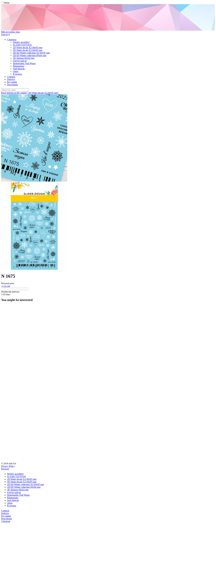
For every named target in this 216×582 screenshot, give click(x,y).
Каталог (5, 469)
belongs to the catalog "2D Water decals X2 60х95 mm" (33, 92)
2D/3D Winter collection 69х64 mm (23, 487)
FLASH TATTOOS (16, 476)
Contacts (11, 76)
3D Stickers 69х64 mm (18, 489)
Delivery (11, 79)
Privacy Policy (8, 466)
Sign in (4, 34)
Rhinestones (12, 497)
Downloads (12, 84)
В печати (11, 505)
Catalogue (11, 39)
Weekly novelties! (15, 474)
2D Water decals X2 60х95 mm (21, 479)
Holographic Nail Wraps (18, 495)
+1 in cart (5, 286)
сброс (10, 503)
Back (3, 92)
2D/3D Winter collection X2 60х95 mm (25, 484)
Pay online (12, 82)
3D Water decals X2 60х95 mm (21, 482)
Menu (7, 2)
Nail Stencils (13, 500)
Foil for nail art (14, 492)
